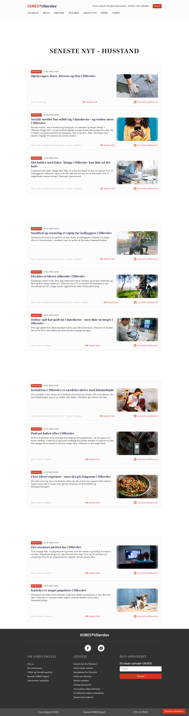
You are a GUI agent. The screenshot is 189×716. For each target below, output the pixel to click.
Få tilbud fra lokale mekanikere (88, 693)
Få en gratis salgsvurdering (86, 689)
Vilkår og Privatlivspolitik (39, 672)
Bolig (46, 13)
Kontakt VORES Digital (38, 676)
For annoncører (34, 668)
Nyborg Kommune (82, 684)
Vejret (116, 13)
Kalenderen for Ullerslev (85, 672)
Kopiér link (91, 102)
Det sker (74, 13)
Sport (104, 13)
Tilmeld (157, 6)
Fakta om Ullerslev (82, 676)
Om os (30, 664)
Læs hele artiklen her (148, 102)
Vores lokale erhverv (83, 668)
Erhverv (59, 13)
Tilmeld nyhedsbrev (174, 711)
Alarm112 (33, 13)
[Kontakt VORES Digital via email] (101, 648)
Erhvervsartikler (81, 680)
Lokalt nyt (90, 13)
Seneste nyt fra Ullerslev (85, 664)
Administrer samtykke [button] (38, 680)
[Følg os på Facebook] (88, 648)
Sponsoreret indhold (83, 697)
